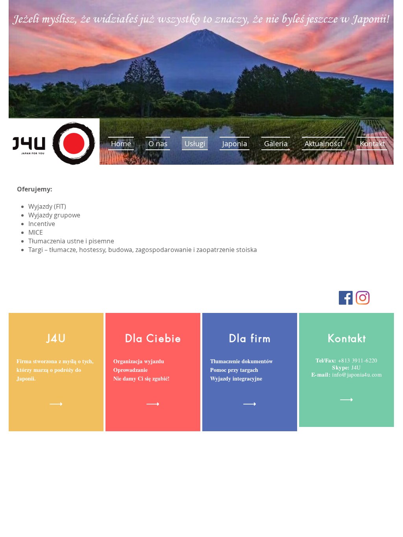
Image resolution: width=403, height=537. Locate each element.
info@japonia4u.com (357, 374)
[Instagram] (363, 298)
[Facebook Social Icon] (346, 298)
